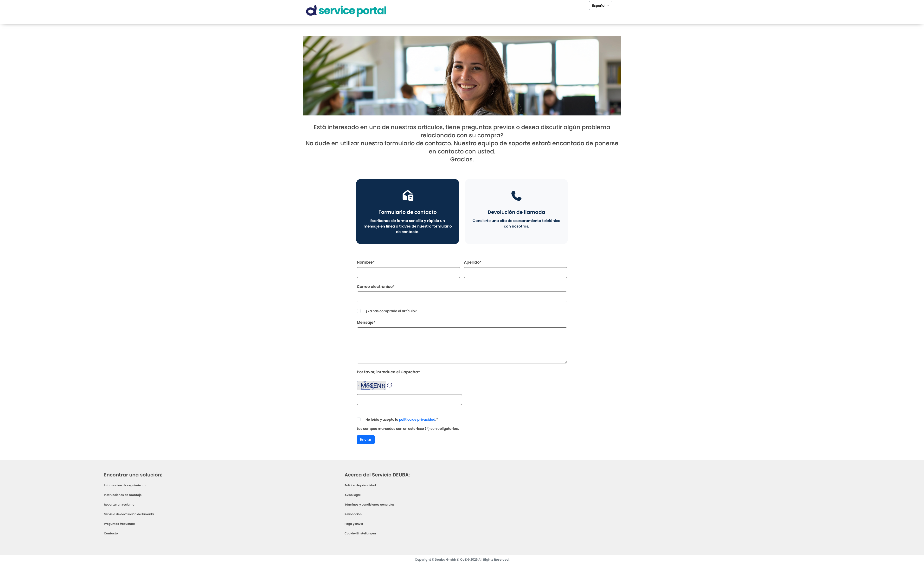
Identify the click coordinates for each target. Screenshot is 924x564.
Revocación (353, 514)
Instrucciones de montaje (122, 495)
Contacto (111, 533)
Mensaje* (366, 322)
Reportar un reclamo (119, 504)
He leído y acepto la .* (402, 419)
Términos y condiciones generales (370, 504)
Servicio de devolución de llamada (129, 514)
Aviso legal (352, 495)
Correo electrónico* (376, 286)
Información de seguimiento (125, 485)
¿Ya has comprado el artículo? (391, 311)
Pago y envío (354, 524)
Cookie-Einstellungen (360, 533)
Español (599, 5)
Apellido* (472, 262)
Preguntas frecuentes (119, 524)
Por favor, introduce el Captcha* (388, 372)
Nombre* (366, 262)
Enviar (366, 439)
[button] (389, 385)
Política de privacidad (360, 485)
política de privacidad (417, 419)
